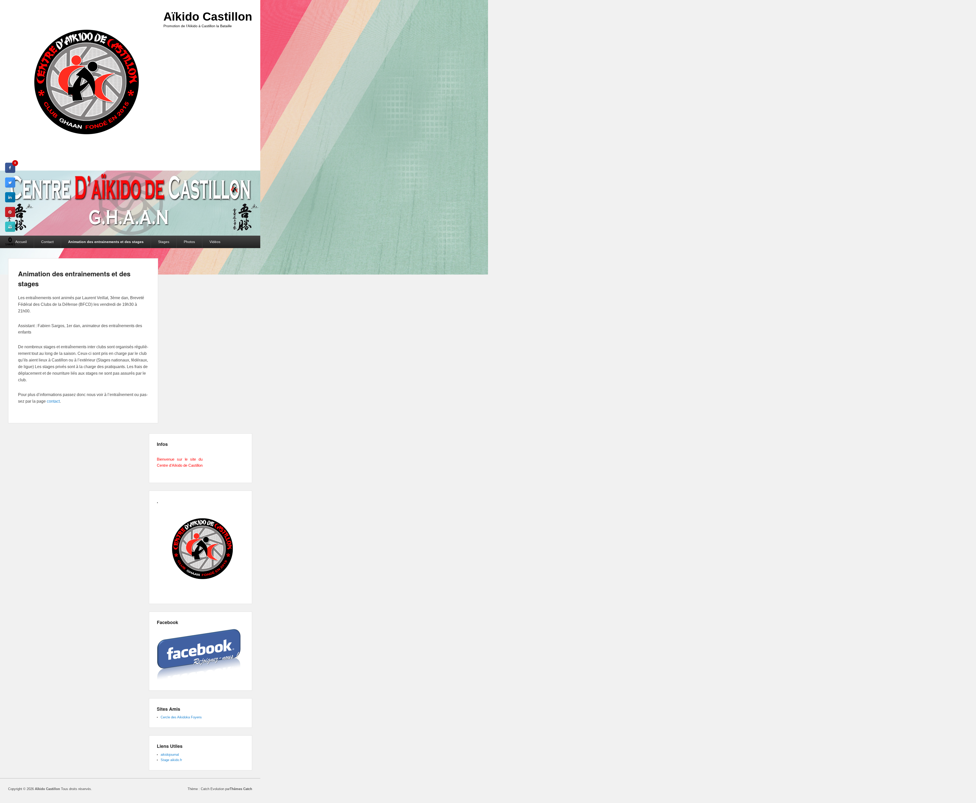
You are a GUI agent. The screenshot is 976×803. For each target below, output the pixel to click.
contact (53, 401)
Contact (47, 242)
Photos (189, 242)
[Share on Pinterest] (10, 215)
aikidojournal (170, 754)
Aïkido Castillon (207, 16)
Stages (163, 242)
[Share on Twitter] (10, 186)
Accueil (21, 242)
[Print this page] (10, 230)
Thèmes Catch (241, 789)
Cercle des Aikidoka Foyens (181, 717)
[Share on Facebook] (10, 171)
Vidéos (214, 242)
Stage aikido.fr (171, 760)
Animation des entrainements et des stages (106, 242)
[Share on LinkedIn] (10, 200)
